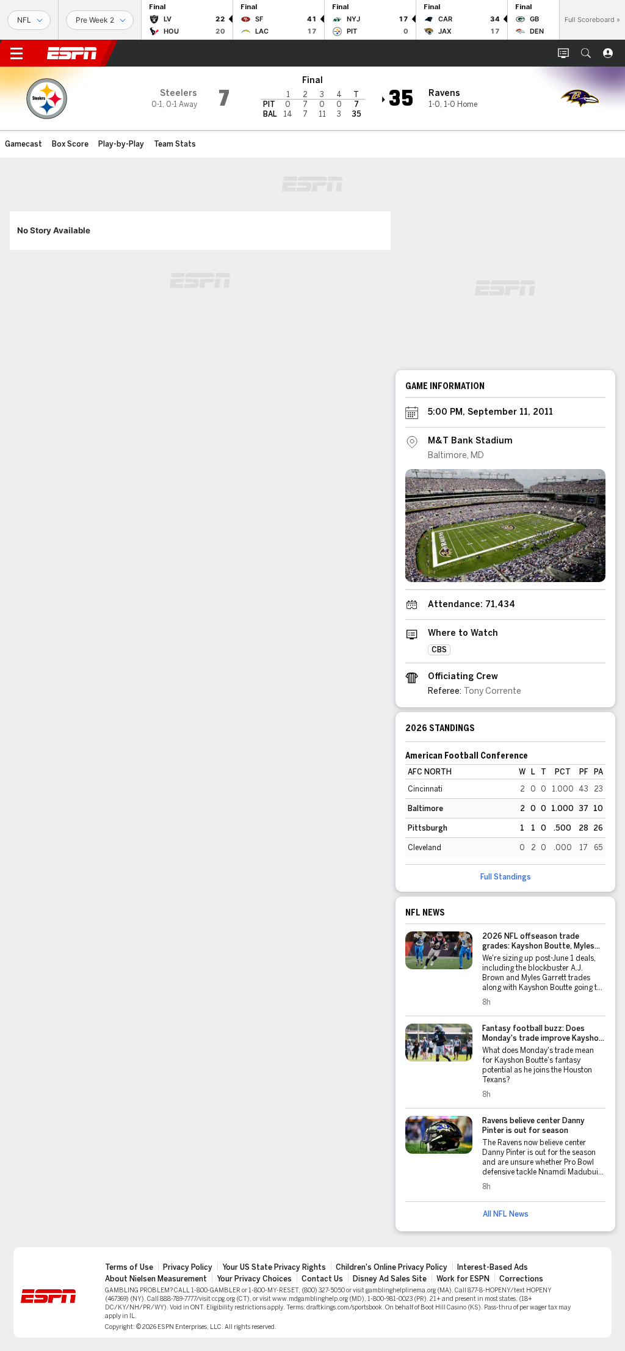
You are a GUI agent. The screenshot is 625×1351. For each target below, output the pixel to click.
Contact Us (322, 1279)
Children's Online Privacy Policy (391, 1267)
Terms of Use (129, 1267)
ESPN (72, 53)
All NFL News (506, 1214)
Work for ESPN (463, 1279)
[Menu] (16, 53)
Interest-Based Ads (492, 1267)
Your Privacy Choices (254, 1279)
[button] (586, 53)
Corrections (521, 1279)
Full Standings (505, 877)
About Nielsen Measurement (156, 1279)
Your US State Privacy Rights (274, 1267)
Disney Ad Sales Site (390, 1279)
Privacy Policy (187, 1267)
